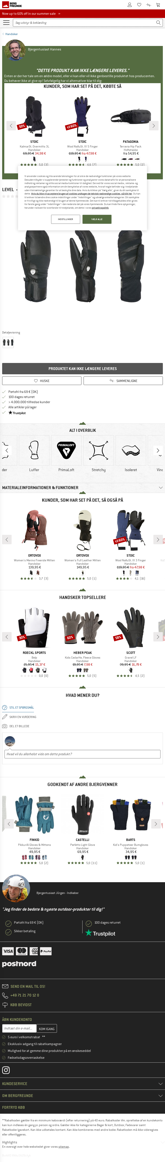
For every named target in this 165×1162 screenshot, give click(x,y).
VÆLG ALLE (97, 219)
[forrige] (11, 125)
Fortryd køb (13, 1107)
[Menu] (6, 22)
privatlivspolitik (100, 207)
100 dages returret (21, 397)
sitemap (63, 1147)
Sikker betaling (24, 931)
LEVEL (8, 189)
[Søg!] (158, 23)
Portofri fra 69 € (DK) (23, 392)
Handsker (11, 34)
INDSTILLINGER (65, 219)
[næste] (154, 125)
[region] (82, 198)
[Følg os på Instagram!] (9, 1071)
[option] (82, 264)
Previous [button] (7, 450)
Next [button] (158, 450)
